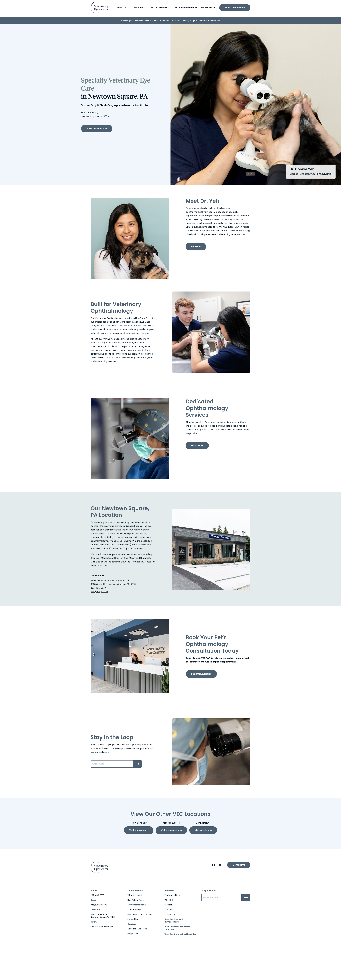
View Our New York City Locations (174, 920)
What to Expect (134, 895)
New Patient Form (135, 900)
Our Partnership (134, 909)
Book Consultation (235, 7)
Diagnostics (132, 933)
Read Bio (196, 246)
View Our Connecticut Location (180, 934)
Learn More (197, 445)
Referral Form (133, 919)
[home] (99, 7)
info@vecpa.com (99, 591)
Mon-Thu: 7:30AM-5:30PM (102, 926)
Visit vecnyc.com (138, 830)
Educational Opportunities (139, 914)
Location (168, 904)
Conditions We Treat (137, 928)
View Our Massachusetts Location (177, 928)
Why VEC (169, 900)
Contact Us (239, 864)
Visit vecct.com (203, 830)
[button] (123, 7)
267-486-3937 (207, 7)
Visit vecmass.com (171, 830)
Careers (168, 909)
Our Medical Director (174, 895)
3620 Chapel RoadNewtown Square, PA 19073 (103, 915)
